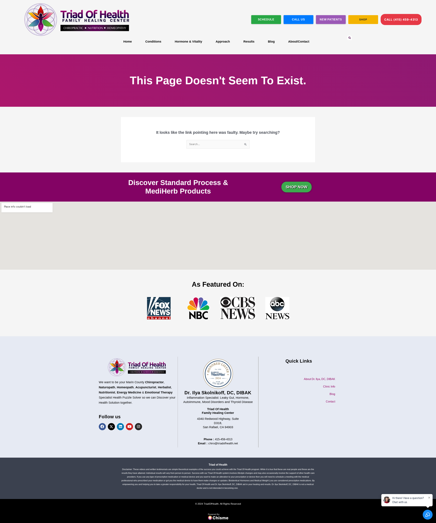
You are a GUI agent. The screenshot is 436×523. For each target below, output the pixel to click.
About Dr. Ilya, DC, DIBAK (319, 379)
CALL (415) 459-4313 (401, 19)
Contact (330, 401)
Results (248, 41)
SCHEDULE (266, 19)
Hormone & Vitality (188, 41)
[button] (349, 38)
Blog (271, 41)
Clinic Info (329, 386)
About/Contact (298, 41)
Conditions (153, 41)
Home (127, 41)
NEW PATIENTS (331, 19)
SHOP (363, 19)
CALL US (298, 19)
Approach (223, 41)
